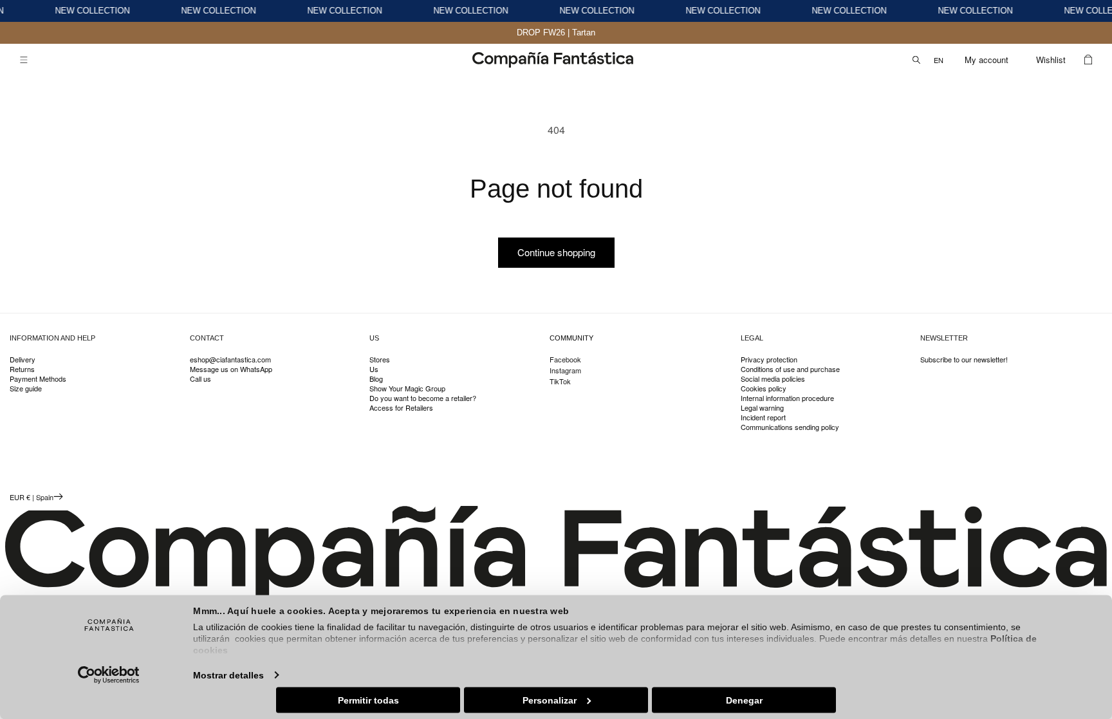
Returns (22, 369)
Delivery (22, 359)
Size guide (26, 388)
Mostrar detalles (228, 674)
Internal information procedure (787, 398)
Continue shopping (556, 252)
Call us (200, 379)
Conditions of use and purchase (790, 369)
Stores (379, 359)
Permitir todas (368, 700)
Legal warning (762, 408)
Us (373, 369)
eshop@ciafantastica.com (230, 359)
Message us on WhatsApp (231, 369)
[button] (24, 60)
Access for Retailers (401, 408)
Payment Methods (38, 379)
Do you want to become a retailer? (422, 398)
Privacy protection (769, 359)
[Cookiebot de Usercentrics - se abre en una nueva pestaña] (109, 675)
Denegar (744, 700)
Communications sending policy (790, 427)
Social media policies (773, 379)
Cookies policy (763, 388)
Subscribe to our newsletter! (964, 359)
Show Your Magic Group (407, 388)
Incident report (763, 417)
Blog (376, 379)
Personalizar (550, 700)
